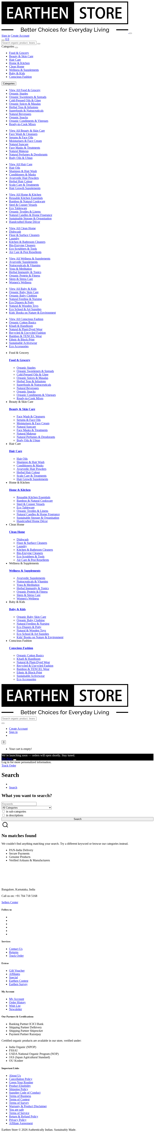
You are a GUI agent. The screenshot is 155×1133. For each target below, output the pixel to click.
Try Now (7, 758)
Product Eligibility (20, 1085)
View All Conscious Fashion (26, 319)
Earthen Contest (18, 980)
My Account (16, 999)
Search (13, 787)
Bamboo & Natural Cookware (27, 201)
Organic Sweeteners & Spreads (27, 97)
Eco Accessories (19, 346)
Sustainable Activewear (23, 342)
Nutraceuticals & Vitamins (24, 265)
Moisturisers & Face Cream (25, 140)
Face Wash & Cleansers (23, 134)
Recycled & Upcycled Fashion (27, 332)
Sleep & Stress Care (21, 279)
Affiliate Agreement (21, 1123)
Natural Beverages (20, 114)
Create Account (20, 35)
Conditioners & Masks (22, 174)
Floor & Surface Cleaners (24, 235)
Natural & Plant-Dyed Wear (25, 329)
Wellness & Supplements (24, 70)
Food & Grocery (19, 52)
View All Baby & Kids (22, 288)
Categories (9, 83)
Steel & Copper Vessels (23, 204)
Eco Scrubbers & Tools (23, 248)
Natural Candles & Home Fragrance (30, 215)
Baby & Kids (17, 73)
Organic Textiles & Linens (25, 211)
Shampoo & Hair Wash (23, 171)
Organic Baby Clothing (23, 295)
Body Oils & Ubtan (21, 157)
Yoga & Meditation (20, 268)
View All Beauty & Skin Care (27, 130)
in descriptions (14, 815)
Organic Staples (18, 93)
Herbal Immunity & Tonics (25, 272)
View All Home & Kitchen (25, 194)
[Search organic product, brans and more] (3, 40)
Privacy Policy (17, 1119)
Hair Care (15, 59)
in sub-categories (15, 811)
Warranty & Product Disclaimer (28, 1106)
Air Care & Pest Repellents (25, 252)
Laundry (14, 238)
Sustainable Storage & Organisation (30, 218)
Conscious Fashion (20, 76)
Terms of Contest (19, 1099)
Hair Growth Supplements (24, 188)
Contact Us (15, 948)
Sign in (6, 35)
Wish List (14, 1005)
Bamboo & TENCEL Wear (25, 336)
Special (13, 977)
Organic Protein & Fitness (24, 275)
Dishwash (15, 231)
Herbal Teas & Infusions (23, 107)
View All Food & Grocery (24, 90)
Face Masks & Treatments (24, 147)
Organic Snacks (18, 117)
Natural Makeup (19, 151)
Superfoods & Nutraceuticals (26, 110)
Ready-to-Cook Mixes (22, 124)
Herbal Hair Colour (20, 181)
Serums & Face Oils (21, 137)
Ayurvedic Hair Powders (24, 178)
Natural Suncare (18, 144)
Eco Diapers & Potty (21, 302)
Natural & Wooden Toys (23, 305)
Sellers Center (10, 902)
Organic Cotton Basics (22, 322)
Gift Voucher (17, 970)
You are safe (16, 1109)
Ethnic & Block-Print (21, 339)
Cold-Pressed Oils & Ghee (25, 100)
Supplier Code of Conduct (24, 1092)
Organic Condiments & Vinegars (28, 120)
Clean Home (16, 66)
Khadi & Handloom (21, 325)
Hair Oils (14, 167)
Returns (13, 952)
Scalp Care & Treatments (24, 184)
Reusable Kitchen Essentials (26, 198)
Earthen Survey (18, 984)
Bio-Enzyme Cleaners (22, 245)
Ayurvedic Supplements (23, 262)
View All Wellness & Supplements (29, 258)
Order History (17, 1002)
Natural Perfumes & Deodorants (28, 154)
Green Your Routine (21, 1082)
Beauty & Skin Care (21, 56)
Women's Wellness (20, 282)
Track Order (9, 765)
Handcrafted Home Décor (24, 221)
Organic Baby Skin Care (24, 292)
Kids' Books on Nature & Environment (32, 312)
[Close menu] (16, 47)
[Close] (14, 759)
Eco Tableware (18, 208)
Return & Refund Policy (23, 1116)
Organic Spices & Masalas (25, 103)
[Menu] (130, 33)
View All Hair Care (20, 164)
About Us (15, 1075)
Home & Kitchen (19, 63)
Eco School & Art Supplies (25, 309)
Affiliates (14, 974)
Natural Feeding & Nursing (25, 299)
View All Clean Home (22, 228)
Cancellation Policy (20, 1079)
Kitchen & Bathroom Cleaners (27, 241)
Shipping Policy (18, 1089)
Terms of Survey (19, 1102)
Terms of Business (20, 1096)
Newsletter (15, 1009)
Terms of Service (19, 1113)
